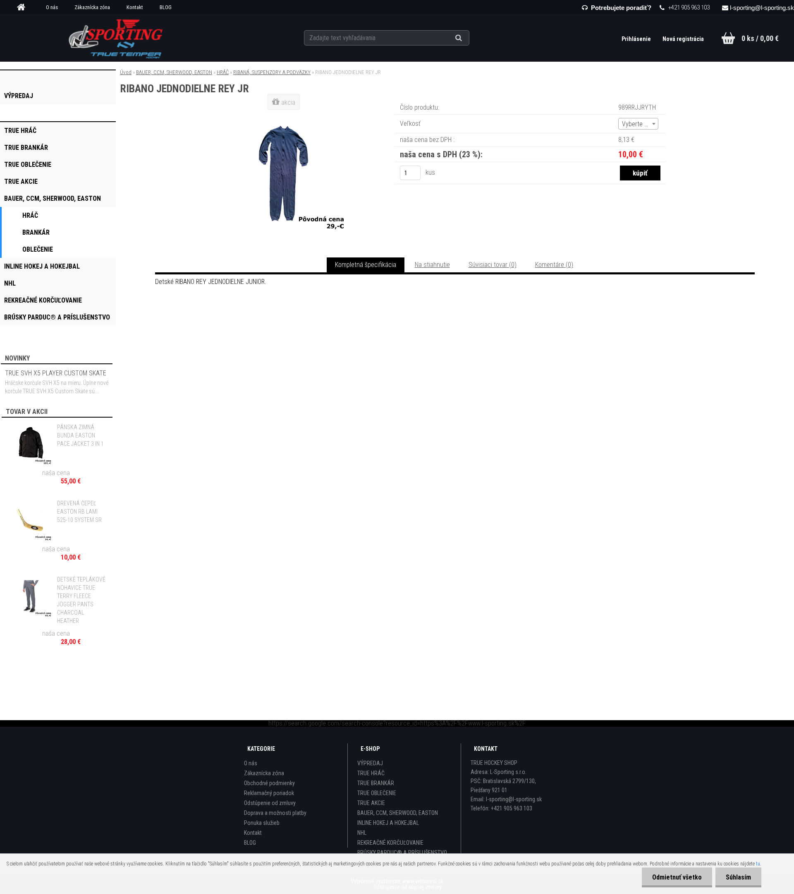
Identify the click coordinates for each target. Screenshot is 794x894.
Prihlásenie (637, 39)
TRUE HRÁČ (371, 773)
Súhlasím (738, 877)
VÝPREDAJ (370, 763)
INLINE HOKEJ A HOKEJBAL (388, 823)
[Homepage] (23, 7)
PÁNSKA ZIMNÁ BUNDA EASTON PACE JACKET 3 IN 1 (80, 435)
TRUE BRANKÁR (375, 783)
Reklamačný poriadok (269, 793)
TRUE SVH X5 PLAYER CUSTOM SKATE (55, 373)
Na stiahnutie (432, 265)
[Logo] (116, 37)
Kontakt (135, 7)
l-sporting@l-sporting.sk (762, 7)
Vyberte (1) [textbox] (637, 124)
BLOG (166, 7)
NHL (361, 832)
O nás (52, 7)
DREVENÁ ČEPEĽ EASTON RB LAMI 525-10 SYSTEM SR (79, 511)
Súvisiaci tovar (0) (493, 265)
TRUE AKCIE (371, 803)
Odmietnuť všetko (677, 877)
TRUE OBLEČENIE (376, 793)
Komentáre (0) (554, 265)
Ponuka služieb (262, 823)
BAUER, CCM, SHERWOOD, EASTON (174, 72)
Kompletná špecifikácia (365, 265)
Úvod (126, 72)
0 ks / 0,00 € (760, 38)
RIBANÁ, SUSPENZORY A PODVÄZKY (272, 72)
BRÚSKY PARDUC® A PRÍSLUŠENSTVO (402, 852)
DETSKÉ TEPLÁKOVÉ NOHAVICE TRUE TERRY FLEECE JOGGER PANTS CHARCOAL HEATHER (81, 600)
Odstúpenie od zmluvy (270, 803)
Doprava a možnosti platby (275, 813)
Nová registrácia (683, 39)
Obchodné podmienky (269, 783)
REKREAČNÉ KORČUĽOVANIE (390, 842)
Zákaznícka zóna (92, 7)
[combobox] (638, 124)
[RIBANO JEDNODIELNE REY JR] (284, 114)
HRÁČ (223, 72)
